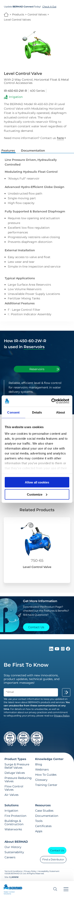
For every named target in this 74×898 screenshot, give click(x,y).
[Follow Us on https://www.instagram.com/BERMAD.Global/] (63, 650)
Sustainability (14, 852)
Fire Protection (15, 815)
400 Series (37, 91)
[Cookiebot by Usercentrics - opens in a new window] (52, 401)
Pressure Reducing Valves (18, 779)
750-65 (37, 560)
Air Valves (11, 794)
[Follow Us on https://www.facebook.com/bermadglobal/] (68, 650)
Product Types (15, 759)
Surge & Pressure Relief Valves (17, 766)
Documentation (46, 815)
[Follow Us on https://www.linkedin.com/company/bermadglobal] (51, 650)
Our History (13, 847)
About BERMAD (16, 842)
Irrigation (11, 810)
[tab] (37, 369)
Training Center (46, 785)
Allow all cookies (37, 482)
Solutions (11, 805)
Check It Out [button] (49, 6)
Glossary (41, 779)
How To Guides (46, 774)
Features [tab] (8, 150)
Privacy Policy (30, 871)
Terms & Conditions (13, 871)
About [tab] (60, 412)
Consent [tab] (13, 412)
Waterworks (13, 829)
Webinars (42, 769)
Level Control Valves (17, 19)
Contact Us (57, 850)
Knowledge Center (49, 759)
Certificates (43, 826)
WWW (15, 877)
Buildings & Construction (14, 822)
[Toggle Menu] (66, 889)
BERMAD (6, 15)
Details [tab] (37, 412)
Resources (43, 805)
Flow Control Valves (14, 788)
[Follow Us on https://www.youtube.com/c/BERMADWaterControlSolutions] (57, 650)
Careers (10, 857)
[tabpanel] (37, 393)
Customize (34, 494)
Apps (38, 831)
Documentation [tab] (33, 150)
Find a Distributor (53, 859)
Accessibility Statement (48, 871)
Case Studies (44, 810)
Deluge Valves (15, 772)
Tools (39, 821)
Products (18, 14)
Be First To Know (26, 665)
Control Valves (37, 14)
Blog (38, 764)
